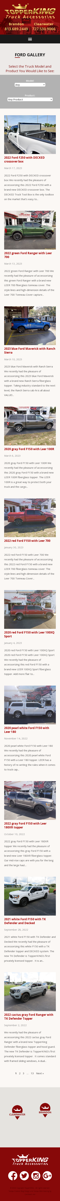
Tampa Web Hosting (41, 1191)
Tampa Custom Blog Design (19, 1191)
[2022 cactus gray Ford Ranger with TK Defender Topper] (30, 1010)
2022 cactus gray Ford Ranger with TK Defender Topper (28, 1016)
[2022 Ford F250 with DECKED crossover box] (30, 153)
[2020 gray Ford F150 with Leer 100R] (30, 444)
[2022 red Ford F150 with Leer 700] (30, 536)
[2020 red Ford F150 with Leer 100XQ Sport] (30, 628)
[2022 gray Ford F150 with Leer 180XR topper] (30, 819)
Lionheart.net (30, 1194)
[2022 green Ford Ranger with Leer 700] (30, 249)
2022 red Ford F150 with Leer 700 (27, 541)
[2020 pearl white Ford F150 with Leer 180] (30, 723)
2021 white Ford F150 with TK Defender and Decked (25, 921)
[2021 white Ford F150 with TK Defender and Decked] (30, 914)
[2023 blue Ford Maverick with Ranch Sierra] (30, 344)
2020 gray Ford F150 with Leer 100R (29, 449)
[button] (45, 1110)
